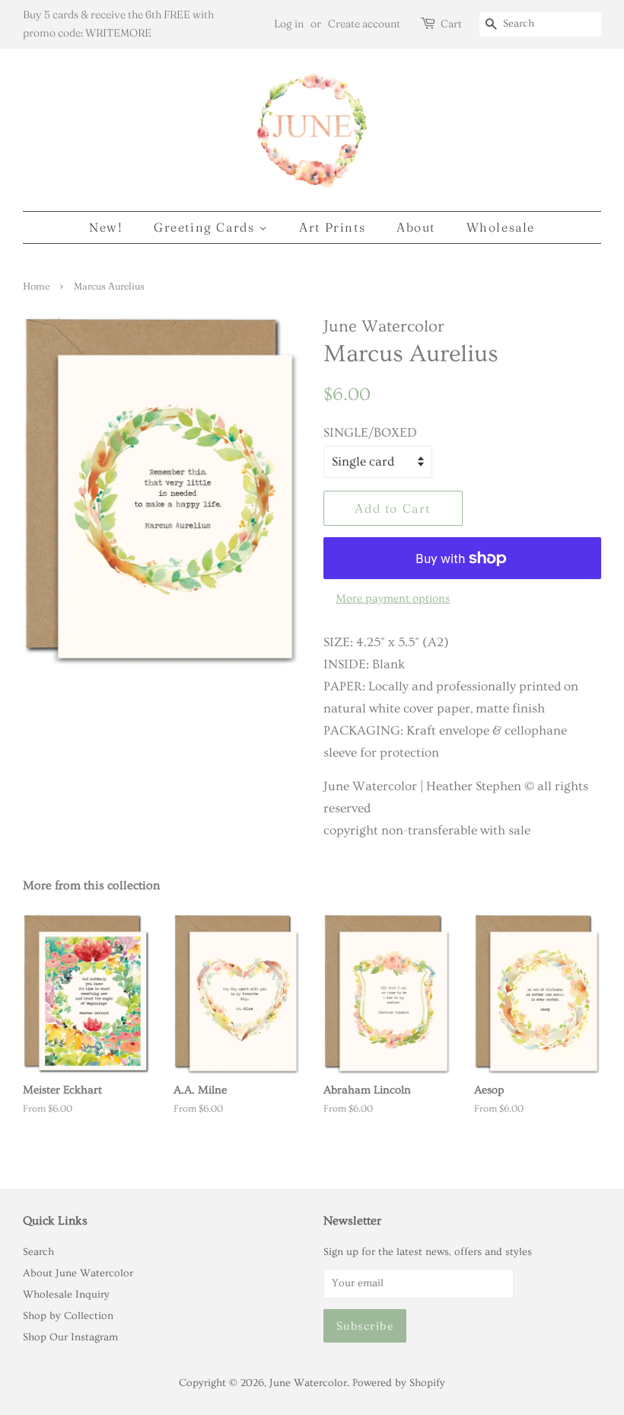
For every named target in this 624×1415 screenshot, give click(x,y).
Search (38, 1252)
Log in (289, 23)
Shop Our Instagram (70, 1337)
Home (36, 286)
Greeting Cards (206, 227)
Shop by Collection (68, 1316)
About (415, 227)
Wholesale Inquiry (66, 1295)
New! (106, 227)
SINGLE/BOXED (370, 432)
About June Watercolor (78, 1273)
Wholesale (500, 227)
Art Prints (332, 227)
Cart (451, 23)
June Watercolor (308, 1383)
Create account (364, 23)
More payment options (393, 598)
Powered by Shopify (398, 1383)
